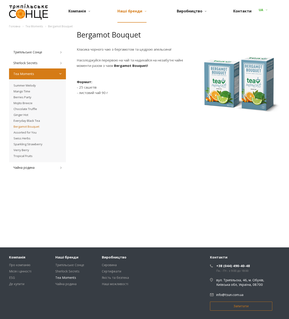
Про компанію (19, 265)
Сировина (109, 265)
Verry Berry (21, 150)
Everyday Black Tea (27, 121)
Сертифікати (111, 271)
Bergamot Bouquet (26, 126)
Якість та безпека (115, 277)
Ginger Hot (21, 115)
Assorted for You (25, 132)
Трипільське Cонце (27, 52)
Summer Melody (25, 85)
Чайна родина (24, 167)
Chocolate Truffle (25, 109)
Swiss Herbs (22, 138)
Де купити (16, 284)
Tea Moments (23, 74)
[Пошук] (269, 10)
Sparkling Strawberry (28, 144)
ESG (12, 277)
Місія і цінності (20, 271)
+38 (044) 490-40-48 (233, 265)
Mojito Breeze (23, 103)
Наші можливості (115, 284)
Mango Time (22, 91)
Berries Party (22, 97)
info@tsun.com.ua (229, 294)
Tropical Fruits (23, 156)
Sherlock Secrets (25, 63)
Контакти (242, 11)
